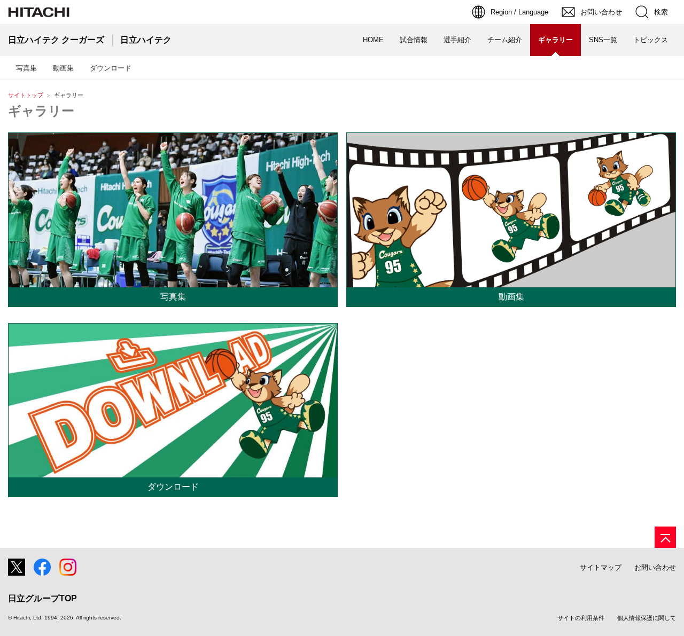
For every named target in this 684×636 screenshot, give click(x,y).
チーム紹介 (504, 40)
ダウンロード (110, 68)
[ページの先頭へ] (665, 537)
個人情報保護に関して (646, 618)
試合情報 (414, 40)
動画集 (63, 68)
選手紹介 (457, 40)
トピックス (650, 40)
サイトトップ (25, 95)
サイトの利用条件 (580, 618)
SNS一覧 (603, 40)
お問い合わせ (655, 567)
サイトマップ (600, 567)
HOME (373, 40)
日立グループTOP (42, 598)
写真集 (26, 68)
